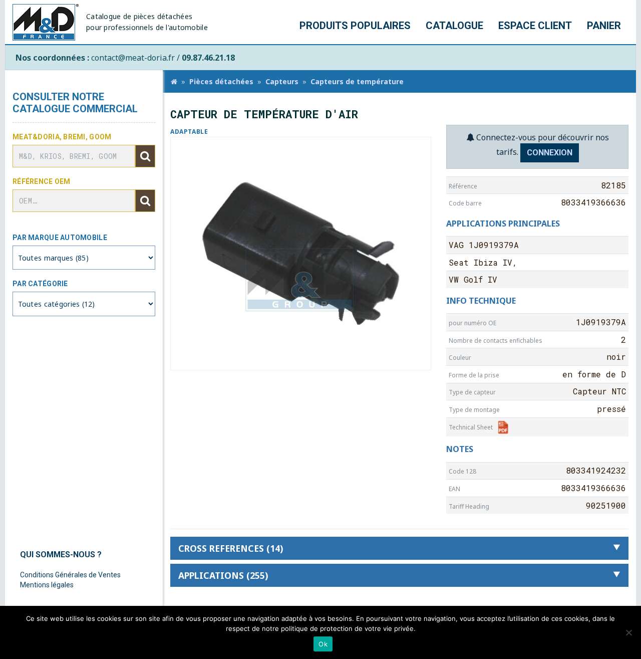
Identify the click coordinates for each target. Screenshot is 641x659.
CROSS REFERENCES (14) (230, 548)
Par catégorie (40, 284)
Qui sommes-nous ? (61, 554)
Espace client (535, 26)
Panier (604, 26)
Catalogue (454, 26)
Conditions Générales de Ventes (70, 575)
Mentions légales (47, 585)
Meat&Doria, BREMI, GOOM (62, 137)
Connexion (549, 152)
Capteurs (281, 81)
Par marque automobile (60, 238)
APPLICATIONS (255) (223, 575)
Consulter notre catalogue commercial (75, 103)
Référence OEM (42, 181)
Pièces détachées (221, 81)
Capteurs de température (357, 81)
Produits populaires (355, 26)
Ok (323, 644)
